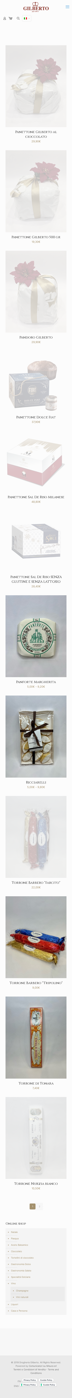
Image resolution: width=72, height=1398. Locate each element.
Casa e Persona (19, 1310)
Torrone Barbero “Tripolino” (36, 983)
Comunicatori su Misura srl (43, 1366)
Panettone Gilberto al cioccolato (36, 134)
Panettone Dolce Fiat (36, 417)
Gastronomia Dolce (21, 1264)
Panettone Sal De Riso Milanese (36, 497)
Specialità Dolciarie (20, 1277)
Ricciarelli (36, 782)
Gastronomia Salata (21, 1270)
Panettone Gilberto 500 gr (36, 237)
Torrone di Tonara (36, 1083)
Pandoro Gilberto (36, 337)
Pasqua (15, 1238)
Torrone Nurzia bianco (36, 1183)
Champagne (22, 1290)
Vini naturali (22, 1297)
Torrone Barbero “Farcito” (36, 882)
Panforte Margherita (36, 682)
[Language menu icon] (26, 18)
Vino (13, 1283)
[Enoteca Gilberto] (36, 7)
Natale (14, 1232)
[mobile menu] (67, 7)
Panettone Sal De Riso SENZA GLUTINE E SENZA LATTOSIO (36, 579)
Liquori (14, 1304)
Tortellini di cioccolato (22, 1257)
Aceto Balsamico (19, 1245)
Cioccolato (16, 1251)
